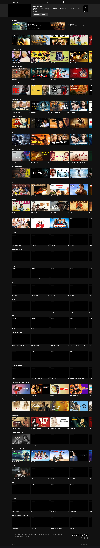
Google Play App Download (84, 535)
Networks (36, 534)
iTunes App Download (75, 535)
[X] (87, 538)
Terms (40, 534)
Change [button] (86, 540)
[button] (40, 14)
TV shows (31, 534)
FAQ (13, 536)
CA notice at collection (55, 534)
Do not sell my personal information (22, 536)
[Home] (16, 2)
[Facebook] (84, 538)
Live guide (14, 534)
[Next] (88, 39)
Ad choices (63, 534)
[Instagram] (81, 538)
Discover (19, 534)
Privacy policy (46, 534)
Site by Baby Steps (84, 544)
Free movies (24, 534)
